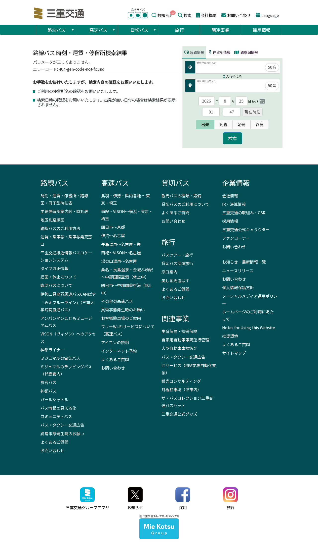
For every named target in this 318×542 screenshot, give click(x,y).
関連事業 (220, 30)
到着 (223, 124)
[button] (72, 30)
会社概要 (209, 15)
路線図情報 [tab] (249, 52)
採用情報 (262, 30)
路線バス (56, 30)
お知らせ (165, 15)
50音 (272, 67)
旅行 (179, 30)
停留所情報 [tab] (221, 52)
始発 (241, 124)
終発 (260, 124)
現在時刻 (252, 112)
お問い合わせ (239, 15)
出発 (205, 124)
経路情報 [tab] (196, 52)
